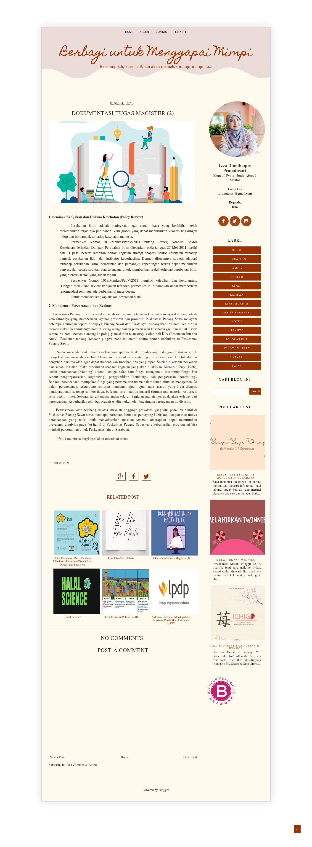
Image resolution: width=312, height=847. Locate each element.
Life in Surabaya (237, 312)
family (237, 268)
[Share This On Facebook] (133, 478)
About (144, 32)
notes (237, 321)
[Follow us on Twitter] (235, 221)
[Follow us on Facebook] (223, 221)
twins (237, 366)
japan (237, 285)
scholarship (237, 339)
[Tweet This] (146, 478)
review (236, 330)
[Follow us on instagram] (246, 221)
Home (129, 32)
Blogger (164, 790)
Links (181, 32)
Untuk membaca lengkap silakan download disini (106, 297)
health (236, 276)
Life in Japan (236, 303)
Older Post (190, 757)
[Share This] (120, 478)
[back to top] (297, 829)
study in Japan (237, 348)
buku (236, 250)
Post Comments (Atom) (81, 764)
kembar (236, 294)
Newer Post (57, 757)
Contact (162, 32)
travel (236, 357)
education (59, 463)
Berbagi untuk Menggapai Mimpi (156, 53)
